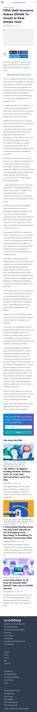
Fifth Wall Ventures (15, 65)
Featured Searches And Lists (12, 690)
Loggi (12, 381)
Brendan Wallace (23, 105)
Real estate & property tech (12, 523)
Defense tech (22, 463)
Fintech (5, 578)
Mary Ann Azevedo (8, 25)
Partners (6, 658)
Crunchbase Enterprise (10, 674)
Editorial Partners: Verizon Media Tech (14, 624)
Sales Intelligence (9, 699)
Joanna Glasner (8, 483)
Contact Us (7, 663)
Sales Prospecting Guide (11, 702)
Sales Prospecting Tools (10, 705)
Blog (5, 661)
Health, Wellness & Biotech (25, 521)
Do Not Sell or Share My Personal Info (14, 641)
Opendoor (12, 98)
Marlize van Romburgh (9, 541)
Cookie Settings (8, 638)
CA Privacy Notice (9, 644)
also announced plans (15, 176)
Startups (21, 465)
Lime (19, 235)
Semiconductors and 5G (10, 465)
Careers (6, 655)
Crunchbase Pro (8, 671)
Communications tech (9, 521)
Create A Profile (8, 696)
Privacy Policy (8, 632)
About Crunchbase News (11, 627)
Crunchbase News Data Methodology (14, 630)
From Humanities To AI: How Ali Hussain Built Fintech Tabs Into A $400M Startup (18, 584)
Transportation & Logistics (11, 466)
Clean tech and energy (25, 519)
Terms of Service (8, 635)
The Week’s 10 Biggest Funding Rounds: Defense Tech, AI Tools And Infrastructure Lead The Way (17, 474)
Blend (20, 95)
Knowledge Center (9, 693)
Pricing (6, 683)
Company (6, 652)
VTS (29, 98)
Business (6, 7)
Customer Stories (9, 680)
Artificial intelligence (10, 463)
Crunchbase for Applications (11, 677)
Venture (12, 7)
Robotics (25, 523)
